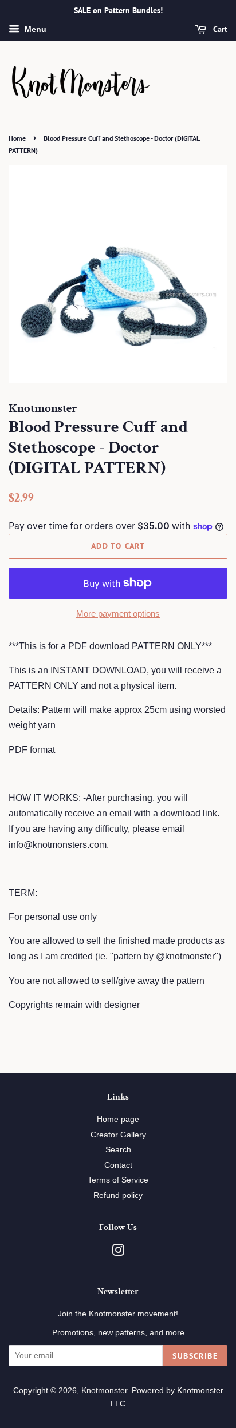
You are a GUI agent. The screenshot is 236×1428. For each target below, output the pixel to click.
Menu (34, 29)
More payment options (118, 613)
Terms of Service (118, 1180)
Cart (219, 29)
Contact (118, 1165)
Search (118, 1149)
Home (17, 138)
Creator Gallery (118, 1134)
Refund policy (118, 1195)
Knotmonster (104, 1390)
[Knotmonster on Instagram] (118, 1252)
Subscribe (195, 1356)
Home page (118, 1119)
